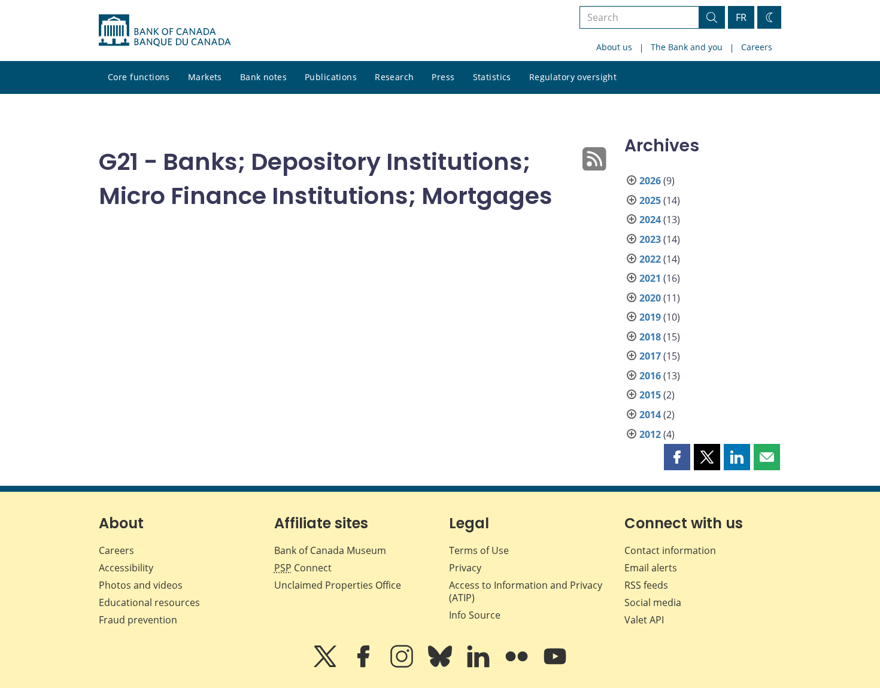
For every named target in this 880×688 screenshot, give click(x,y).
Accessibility (126, 567)
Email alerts (650, 567)
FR (741, 17)
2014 (650, 414)
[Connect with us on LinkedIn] (479, 664)
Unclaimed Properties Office (337, 585)
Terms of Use (479, 550)
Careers (756, 47)
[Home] (164, 30)
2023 (650, 239)
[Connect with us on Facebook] (364, 664)
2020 (650, 298)
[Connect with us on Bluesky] (441, 664)
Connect (303, 567)
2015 (650, 394)
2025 (650, 200)
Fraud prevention (138, 619)
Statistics (492, 77)
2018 (650, 336)
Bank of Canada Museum (330, 550)
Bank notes (263, 77)
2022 (650, 259)
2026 (650, 180)
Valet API (644, 619)
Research (394, 77)
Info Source (474, 615)
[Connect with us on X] (326, 664)
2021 (650, 278)
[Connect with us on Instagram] (403, 664)
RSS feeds (646, 585)
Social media (652, 602)
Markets (205, 77)
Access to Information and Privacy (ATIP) (525, 591)
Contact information (670, 550)
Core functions (139, 77)
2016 (650, 375)
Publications (331, 77)
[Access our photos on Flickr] (518, 664)
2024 (650, 219)
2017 (650, 356)
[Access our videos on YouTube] (555, 664)
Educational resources (149, 602)
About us (614, 47)
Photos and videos (141, 585)
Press (443, 77)
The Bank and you (687, 47)
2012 (650, 434)
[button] (677, 457)
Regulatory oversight (573, 77)
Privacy (465, 567)
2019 (650, 317)
